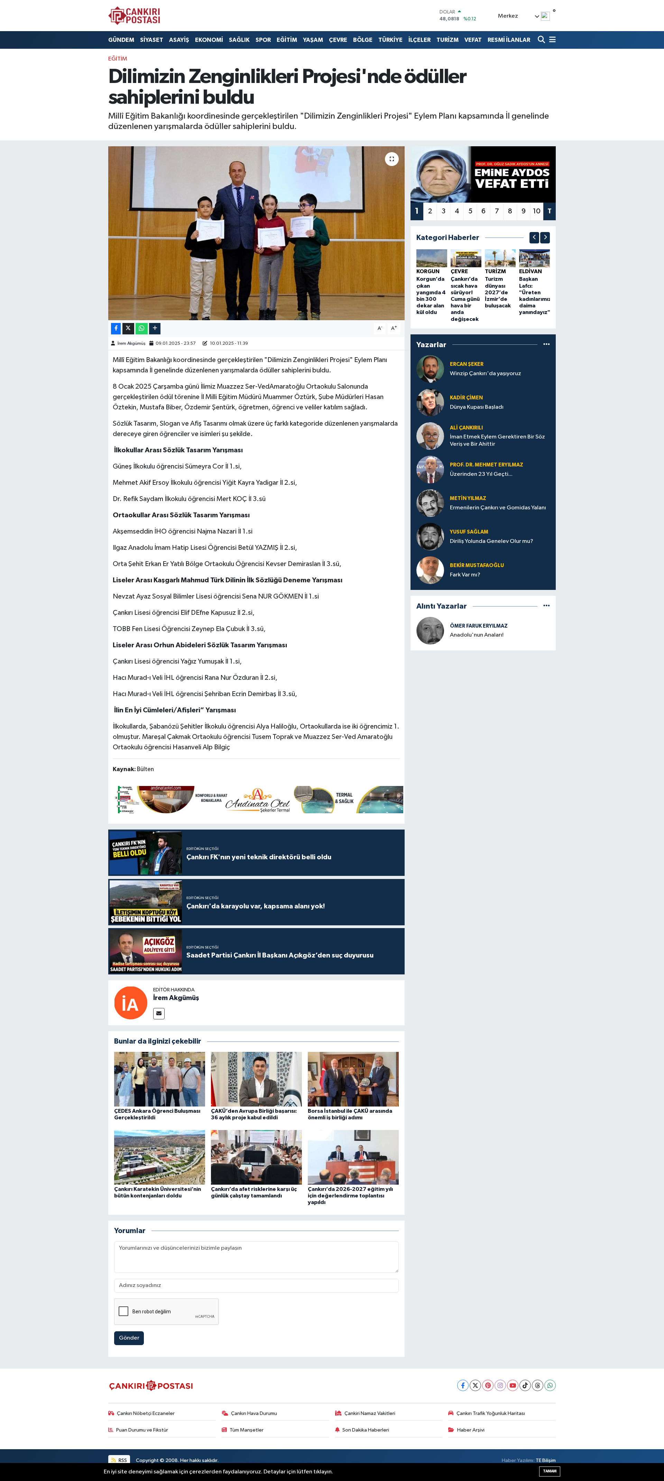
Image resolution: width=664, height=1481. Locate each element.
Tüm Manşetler (247, 1430)
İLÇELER (419, 40)
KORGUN (428, 271)
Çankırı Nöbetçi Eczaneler (146, 1413)
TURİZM (447, 40)
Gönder (129, 1338)
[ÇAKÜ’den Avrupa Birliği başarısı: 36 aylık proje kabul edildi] (256, 1079)
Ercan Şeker (466, 364)
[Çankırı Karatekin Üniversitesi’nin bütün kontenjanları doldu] (159, 1157)
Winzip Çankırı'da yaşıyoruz (485, 374)
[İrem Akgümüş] (130, 1003)
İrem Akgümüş (132, 343)
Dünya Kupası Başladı (477, 407)
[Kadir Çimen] (430, 402)
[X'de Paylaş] (128, 328)
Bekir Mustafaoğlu (477, 565)
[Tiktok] (525, 1385)
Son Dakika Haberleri (365, 1430)
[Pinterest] (488, 1385)
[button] (534, 237)
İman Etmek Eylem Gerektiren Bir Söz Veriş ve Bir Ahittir (497, 440)
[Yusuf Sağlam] (430, 536)
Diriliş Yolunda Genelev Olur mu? (491, 541)
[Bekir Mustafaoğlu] (430, 570)
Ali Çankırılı (466, 428)
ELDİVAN (530, 271)
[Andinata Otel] (258, 799)
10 (537, 211)
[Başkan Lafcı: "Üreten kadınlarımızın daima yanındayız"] (534, 258)
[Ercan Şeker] (430, 369)
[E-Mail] (159, 1013)
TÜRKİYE (390, 40)
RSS (122, 1460)
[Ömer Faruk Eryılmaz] (430, 630)
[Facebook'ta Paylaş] (116, 328)
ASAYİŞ (179, 40)
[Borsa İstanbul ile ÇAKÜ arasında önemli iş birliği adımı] (353, 1079)
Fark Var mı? (465, 575)
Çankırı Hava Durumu (254, 1413)
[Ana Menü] (551, 40)
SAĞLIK (239, 40)
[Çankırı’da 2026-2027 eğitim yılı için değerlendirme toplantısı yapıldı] (353, 1157)
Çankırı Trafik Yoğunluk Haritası (490, 1413)
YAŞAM (313, 40)
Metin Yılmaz (468, 498)
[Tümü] (546, 345)
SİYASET (151, 40)
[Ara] (542, 40)
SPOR (263, 40)
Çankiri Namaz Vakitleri (369, 1413)
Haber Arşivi (471, 1430)
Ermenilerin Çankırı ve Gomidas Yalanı (498, 508)
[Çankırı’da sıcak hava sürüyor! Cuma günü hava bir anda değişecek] (466, 258)
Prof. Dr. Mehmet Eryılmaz (486, 465)
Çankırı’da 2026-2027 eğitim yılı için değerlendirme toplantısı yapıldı (350, 1195)
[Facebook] (463, 1385)
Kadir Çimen (466, 397)
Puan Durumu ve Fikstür (142, 1430)
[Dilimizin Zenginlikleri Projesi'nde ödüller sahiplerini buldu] (256, 233)
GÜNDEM (121, 40)
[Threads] (537, 1385)
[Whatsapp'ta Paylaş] (142, 328)
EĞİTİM (287, 40)
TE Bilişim (546, 1460)
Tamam (549, 1471)
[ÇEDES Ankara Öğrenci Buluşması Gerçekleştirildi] (159, 1079)
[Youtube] (512, 1385)
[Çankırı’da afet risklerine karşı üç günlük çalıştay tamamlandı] (256, 1157)
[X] (475, 1385)
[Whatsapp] (550, 1385)
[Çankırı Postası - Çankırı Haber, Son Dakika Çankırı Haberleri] (134, 15)
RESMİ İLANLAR (509, 40)
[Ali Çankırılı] (430, 436)
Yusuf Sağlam (469, 532)
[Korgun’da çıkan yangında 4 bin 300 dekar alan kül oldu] (431, 258)
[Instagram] (500, 1385)
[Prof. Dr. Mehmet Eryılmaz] (430, 469)
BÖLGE (362, 40)
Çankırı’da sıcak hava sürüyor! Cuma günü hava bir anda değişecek (465, 299)
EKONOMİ (209, 40)
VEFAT (473, 40)
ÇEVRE (338, 40)
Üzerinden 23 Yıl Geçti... (481, 474)
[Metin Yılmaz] (430, 503)
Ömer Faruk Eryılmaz (479, 626)
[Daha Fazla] (154, 328)
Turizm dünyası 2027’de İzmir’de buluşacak (498, 292)
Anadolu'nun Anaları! (477, 635)
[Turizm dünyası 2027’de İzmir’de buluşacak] (500, 258)
